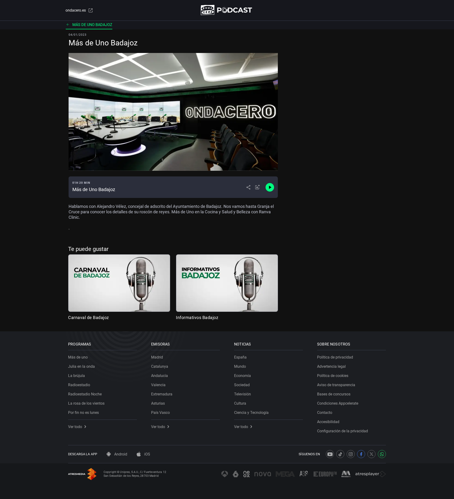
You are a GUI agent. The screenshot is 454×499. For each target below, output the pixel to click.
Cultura (240, 403)
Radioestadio (79, 385)
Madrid (157, 357)
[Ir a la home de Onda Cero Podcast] (227, 10)
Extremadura (161, 394)
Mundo (240, 366)
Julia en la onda (81, 366)
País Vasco (160, 412)
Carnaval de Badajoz (88, 317)
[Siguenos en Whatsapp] (382, 454)
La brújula (76, 375)
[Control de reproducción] (270, 187)
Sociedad (242, 385)
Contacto (324, 412)
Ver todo (75, 427)
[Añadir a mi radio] (257, 187)
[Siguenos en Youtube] (330, 454)
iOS (146, 454)
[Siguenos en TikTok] (340, 454)
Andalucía (159, 375)
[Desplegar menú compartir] (248, 187)
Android (120, 454)
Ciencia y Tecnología (251, 412)
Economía (242, 375)
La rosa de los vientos (86, 403)
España (240, 357)
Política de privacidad (335, 357)
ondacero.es (75, 10)
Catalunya (159, 366)
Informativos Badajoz (197, 317)
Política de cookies (332, 375)
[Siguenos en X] (371, 454)
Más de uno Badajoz (92, 24)
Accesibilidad (328, 422)
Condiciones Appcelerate (337, 403)
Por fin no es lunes (83, 412)
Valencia (158, 385)
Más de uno (78, 357)
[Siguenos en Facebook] (361, 454)
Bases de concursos (333, 394)
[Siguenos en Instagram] (351, 454)
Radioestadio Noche (85, 394)
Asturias (158, 403)
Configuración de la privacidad (342, 431)
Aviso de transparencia (336, 385)
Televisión (242, 394)
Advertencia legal (331, 366)
